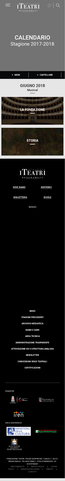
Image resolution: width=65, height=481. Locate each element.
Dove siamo (19, 187)
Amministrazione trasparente (32, 342)
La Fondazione (32, 110)
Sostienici (46, 187)
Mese (17, 75)
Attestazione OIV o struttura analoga (32, 349)
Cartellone (46, 75)
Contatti (32, 472)
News (32, 311)
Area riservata (17, 466)
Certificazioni (32, 368)
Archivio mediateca (32, 323)
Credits (49, 469)
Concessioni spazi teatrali (32, 361)
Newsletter (32, 355)
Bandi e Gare (32, 330)
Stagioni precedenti (32, 317)
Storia (32, 141)
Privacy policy (37, 466)
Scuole (47, 197)
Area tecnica (32, 336)
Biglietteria (20, 197)
